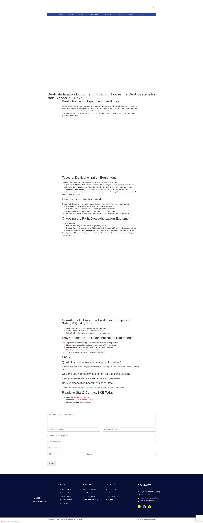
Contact (141, 14)
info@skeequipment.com (80, 397)
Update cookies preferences (10, 522)
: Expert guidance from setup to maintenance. (87, 350)
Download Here (85, 402)
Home (60, 14)
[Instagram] (149, 506)
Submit (51, 463)
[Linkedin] (144, 506)
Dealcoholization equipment (72, 106)
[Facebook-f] (139, 506)
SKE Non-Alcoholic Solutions (85, 400)
